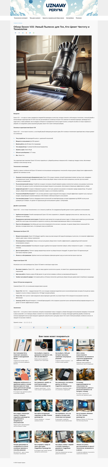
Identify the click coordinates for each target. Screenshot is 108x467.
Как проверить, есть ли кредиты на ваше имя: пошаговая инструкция (63, 415)
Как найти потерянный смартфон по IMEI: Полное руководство (43, 415)
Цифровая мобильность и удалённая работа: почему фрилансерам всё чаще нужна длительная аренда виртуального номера (22, 386)
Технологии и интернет (21, 18)
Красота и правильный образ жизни (53, 18)
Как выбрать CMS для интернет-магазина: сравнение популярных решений (63, 355)
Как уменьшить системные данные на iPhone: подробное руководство (64, 384)
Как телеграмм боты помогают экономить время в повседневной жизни (21, 355)
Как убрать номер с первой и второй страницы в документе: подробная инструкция (64, 447)
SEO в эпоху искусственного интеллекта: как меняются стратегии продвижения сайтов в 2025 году (85, 356)
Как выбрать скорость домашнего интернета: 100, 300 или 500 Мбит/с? (43, 354)
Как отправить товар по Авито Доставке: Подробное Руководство (43, 446)
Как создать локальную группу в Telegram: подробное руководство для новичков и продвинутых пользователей (22, 418)
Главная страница (18, 23)
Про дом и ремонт (35, 18)
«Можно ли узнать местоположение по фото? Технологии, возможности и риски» (85, 447)
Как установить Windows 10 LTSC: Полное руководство (84, 415)
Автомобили (70, 18)
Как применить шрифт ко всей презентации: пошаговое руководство (43, 384)
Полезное (79, 18)
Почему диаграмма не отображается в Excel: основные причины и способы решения (21, 447)
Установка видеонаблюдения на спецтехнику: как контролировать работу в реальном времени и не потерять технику (84, 387)
